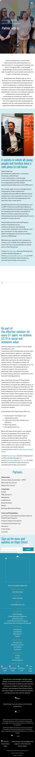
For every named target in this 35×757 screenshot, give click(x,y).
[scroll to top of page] (17, 556)
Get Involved (8, 23)
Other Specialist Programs (17, 616)
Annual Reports (17, 660)
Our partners (17, 642)
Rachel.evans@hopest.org (14, 256)
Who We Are (17, 634)
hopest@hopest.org (17, 605)
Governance (17, 629)
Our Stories (17, 647)
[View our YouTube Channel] (30, 671)
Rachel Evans (12, 251)
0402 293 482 (17, 598)
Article (17, 656)
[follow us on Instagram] (21, 670)
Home (3, 23)
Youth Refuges (17, 614)
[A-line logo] (17, 581)
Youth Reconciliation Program (17, 621)
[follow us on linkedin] (4, 670)
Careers (17, 636)
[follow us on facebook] (13, 670)
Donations (17, 649)
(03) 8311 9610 (17, 592)
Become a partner (17, 645)
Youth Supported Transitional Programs (17, 623)
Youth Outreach (17, 619)
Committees (17, 632)
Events (17, 658)
